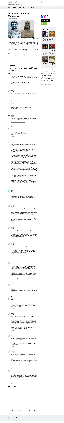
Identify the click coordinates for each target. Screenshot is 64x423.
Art (42, 69)
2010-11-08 (12, 74)
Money (14, 65)
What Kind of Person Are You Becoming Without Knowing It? (52, 64)
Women (47, 84)
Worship (50, 84)
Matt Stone (12, 205)
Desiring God (35, 38)
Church (53, 71)
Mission (49, 77)
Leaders (51, 75)
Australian (48, 69)
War (45, 84)
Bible (52, 69)
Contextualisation (43, 73)
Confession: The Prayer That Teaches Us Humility (45, 63)
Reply (11, 100)
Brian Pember (13, 73)
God (51, 73)
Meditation (45, 77)
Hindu (54, 73)
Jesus (45, 75)
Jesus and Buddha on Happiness (19, 14)
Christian (48, 71)
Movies (54, 77)
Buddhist (11, 65)
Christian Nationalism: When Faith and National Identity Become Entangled (45, 40)
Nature (49, 78)
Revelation (46, 81)
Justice (48, 75)
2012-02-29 (12, 299)
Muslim (42, 78)
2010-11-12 (12, 142)
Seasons (52, 81)
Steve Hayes (12, 128)
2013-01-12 (12, 352)
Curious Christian (13, 2)
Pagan (52, 78)
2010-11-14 (12, 285)
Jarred (12, 90)
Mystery (46, 78)
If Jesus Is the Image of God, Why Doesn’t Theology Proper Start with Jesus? (51, 40)
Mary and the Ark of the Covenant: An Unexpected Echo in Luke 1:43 (44, 52)
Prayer (51, 80)
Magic (42, 77)
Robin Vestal (12, 284)
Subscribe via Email (45, 20)
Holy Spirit (42, 75)
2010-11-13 (12, 206)
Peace (42, 80)
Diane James (12, 298)
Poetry (44, 80)
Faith (49, 73)
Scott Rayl (12, 115)
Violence (42, 84)
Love (53, 75)
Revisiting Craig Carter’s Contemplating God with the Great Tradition (52, 52)
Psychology (43, 81)
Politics (47, 80)
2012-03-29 (12, 336)
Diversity (47, 73)
